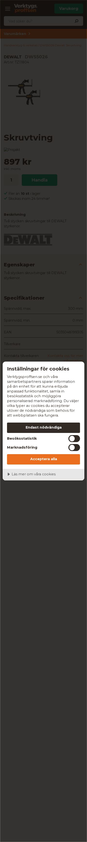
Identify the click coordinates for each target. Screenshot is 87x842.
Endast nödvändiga (44, 427)
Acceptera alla (43, 459)
